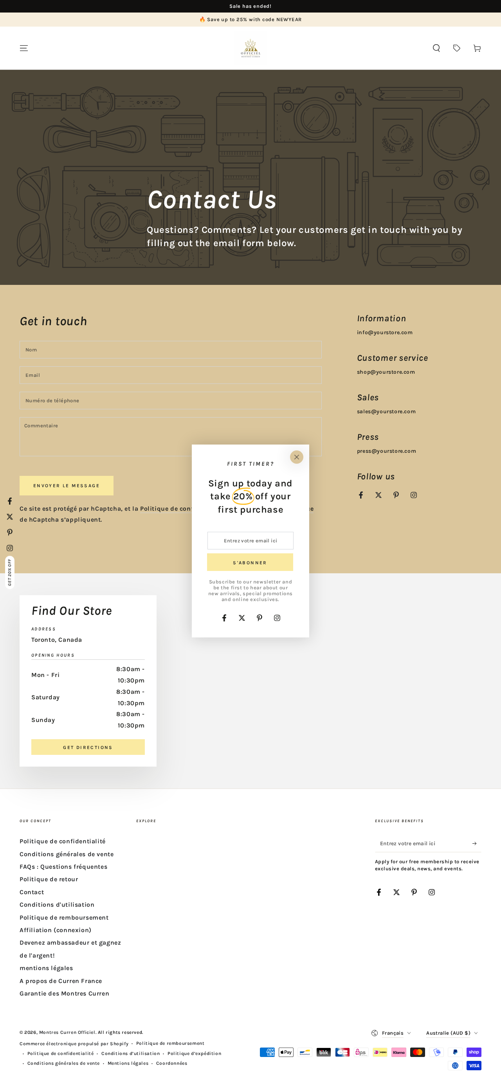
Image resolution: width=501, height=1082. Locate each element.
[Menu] (24, 48)
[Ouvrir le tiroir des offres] (457, 48)
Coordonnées (171, 1063)
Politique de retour (49, 879)
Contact (32, 892)
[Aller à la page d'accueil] (250, 48)
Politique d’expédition (194, 1053)
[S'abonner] (476, 843)
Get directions (88, 747)
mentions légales (46, 968)
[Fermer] (296, 457)
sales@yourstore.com (386, 411)
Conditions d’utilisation (130, 1053)
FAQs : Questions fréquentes (63, 866)
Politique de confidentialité (183, 508)
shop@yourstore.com (386, 372)
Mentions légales (128, 1063)
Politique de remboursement (64, 917)
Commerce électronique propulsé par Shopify (74, 1043)
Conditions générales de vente (67, 854)
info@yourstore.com (385, 332)
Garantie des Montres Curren (64, 993)
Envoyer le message (66, 485)
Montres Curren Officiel (67, 1032)
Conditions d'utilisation (57, 904)
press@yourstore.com (386, 451)
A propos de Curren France (61, 981)
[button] (436, 48)
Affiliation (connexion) (56, 930)
